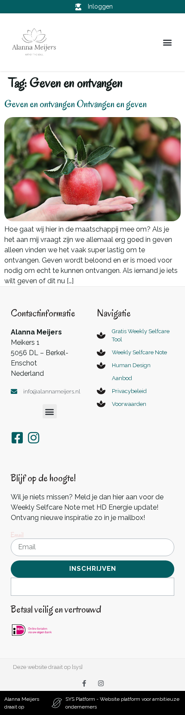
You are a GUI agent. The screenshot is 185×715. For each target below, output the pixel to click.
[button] (167, 42)
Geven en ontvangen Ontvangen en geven (75, 104)
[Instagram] (101, 683)
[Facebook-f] (84, 683)
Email (17, 535)
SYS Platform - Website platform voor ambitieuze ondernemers (122, 703)
